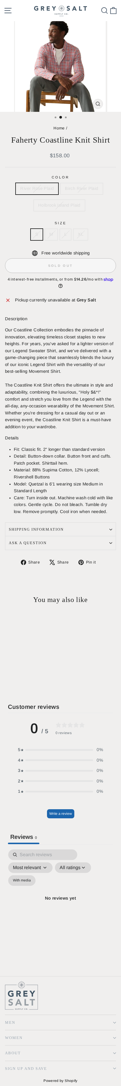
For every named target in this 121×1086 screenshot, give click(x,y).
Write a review (60, 814)
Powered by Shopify (60, 1081)
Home (59, 128)
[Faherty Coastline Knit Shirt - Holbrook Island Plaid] (22, 679)
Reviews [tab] (23, 837)
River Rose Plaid (37, 188)
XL (80, 234)
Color (61, 177)
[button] (60, 749)
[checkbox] (22, 880)
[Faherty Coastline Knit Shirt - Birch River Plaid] (15, 679)
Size (60, 223)
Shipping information (36, 529)
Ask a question (28, 543)
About (13, 1053)
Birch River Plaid (81, 188)
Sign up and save (26, 1068)
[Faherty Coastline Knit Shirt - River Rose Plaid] (8, 679)
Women (14, 1038)
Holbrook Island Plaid (59, 205)
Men (10, 1022)
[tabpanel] (60, 905)
